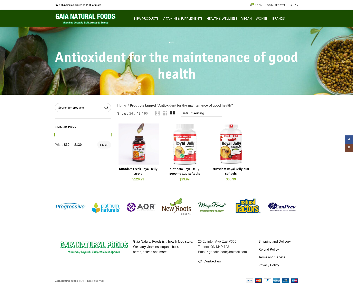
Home (122, 105)
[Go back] (171, 43)
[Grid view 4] (172, 113)
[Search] (290, 5)
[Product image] (138, 144)
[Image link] (94, 247)
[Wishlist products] (296, 5)
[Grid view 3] (165, 113)
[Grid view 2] (157, 113)
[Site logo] (85, 18)
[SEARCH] (106, 107)
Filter (104, 144)
